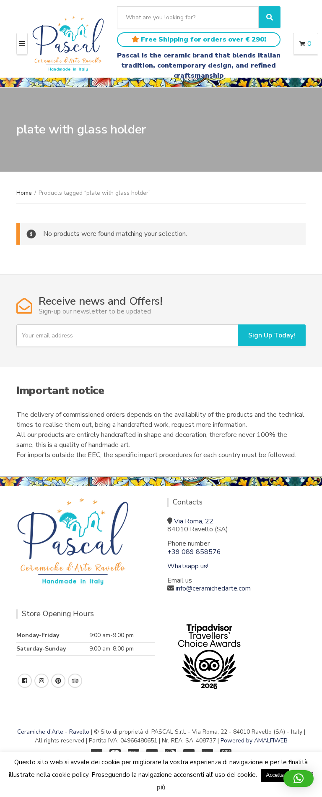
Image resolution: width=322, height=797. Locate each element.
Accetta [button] (275, 775)
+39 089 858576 (194, 552)
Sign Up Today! (271, 335)
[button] (298, 778)
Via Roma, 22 (193, 521)
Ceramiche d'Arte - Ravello (53, 732)
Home (24, 193)
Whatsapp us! (187, 566)
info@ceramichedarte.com (213, 588)
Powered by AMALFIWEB (254, 741)
